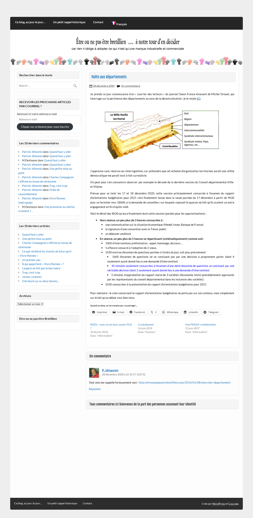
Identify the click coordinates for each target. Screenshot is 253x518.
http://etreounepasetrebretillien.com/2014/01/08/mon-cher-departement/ (185, 382)
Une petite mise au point (37, 238)
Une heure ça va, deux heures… (40, 281)
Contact (98, 22)
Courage (233, 503)
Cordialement (146, 324)
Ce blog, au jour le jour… (30, 22)
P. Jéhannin (110, 370)
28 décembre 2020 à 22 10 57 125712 (123, 374)
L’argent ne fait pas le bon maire (41, 268)
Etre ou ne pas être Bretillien (38, 318)
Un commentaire (130, 85)
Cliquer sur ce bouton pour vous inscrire (45, 126)
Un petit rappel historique (69, 22)
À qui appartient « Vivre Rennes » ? (43, 264)
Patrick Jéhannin (32, 151)
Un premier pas (31, 260)
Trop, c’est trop (58, 185)
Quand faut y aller (60, 151)
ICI (198, 98)
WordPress (218, 503)
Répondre (95, 389)
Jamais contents (32, 276)
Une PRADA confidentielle (200, 324)
